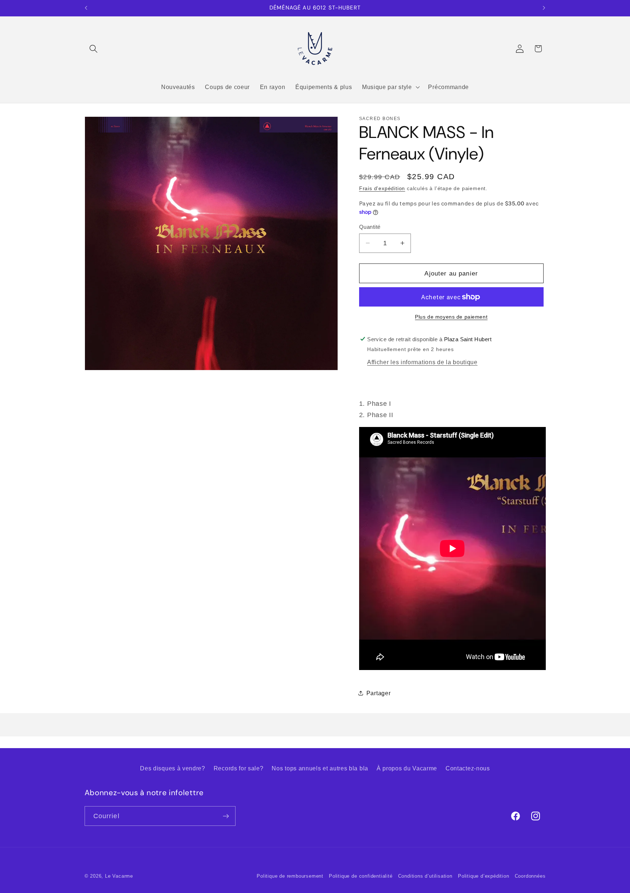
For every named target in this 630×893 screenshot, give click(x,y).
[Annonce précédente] (86, 8)
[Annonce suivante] (544, 8)
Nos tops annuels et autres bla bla (320, 768)
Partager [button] (378, 693)
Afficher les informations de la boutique (422, 362)
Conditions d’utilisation (425, 876)
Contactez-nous (468, 768)
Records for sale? (239, 768)
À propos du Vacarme (407, 768)
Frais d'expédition (382, 188)
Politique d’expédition (483, 876)
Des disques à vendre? (172, 768)
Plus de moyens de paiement (451, 316)
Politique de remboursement (290, 876)
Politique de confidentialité (361, 876)
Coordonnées (530, 876)
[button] (94, 48)
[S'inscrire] (226, 816)
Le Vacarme (119, 876)
